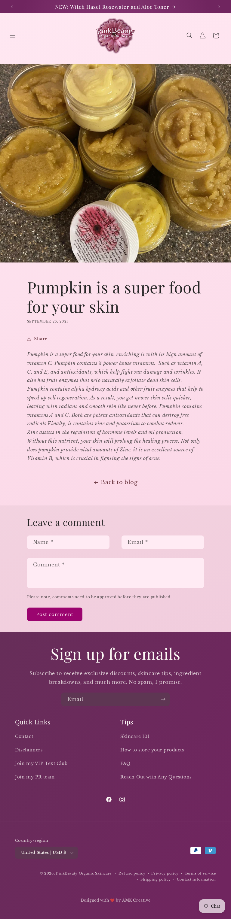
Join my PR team (35, 777)
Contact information (196, 879)
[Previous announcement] (11, 6)
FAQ (125, 763)
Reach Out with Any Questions (156, 777)
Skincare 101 (134, 736)
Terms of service (200, 873)
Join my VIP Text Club (41, 763)
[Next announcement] (219, 6)
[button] (12, 35)
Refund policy (132, 873)
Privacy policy (165, 873)
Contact (24, 736)
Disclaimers (29, 750)
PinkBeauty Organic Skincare (84, 873)
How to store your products (152, 750)
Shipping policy (155, 879)
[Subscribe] (163, 699)
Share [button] (41, 338)
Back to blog (119, 482)
